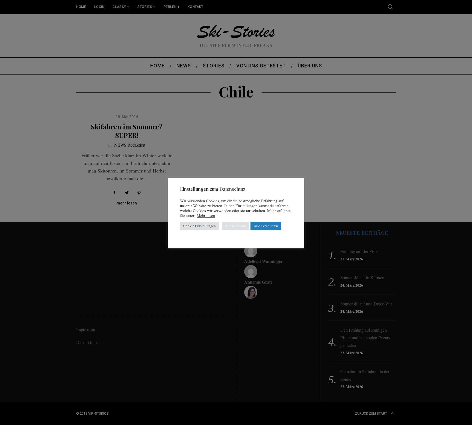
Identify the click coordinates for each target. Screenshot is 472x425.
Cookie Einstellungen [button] (199, 225)
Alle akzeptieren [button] (266, 225)
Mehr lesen (206, 215)
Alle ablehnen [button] (235, 225)
